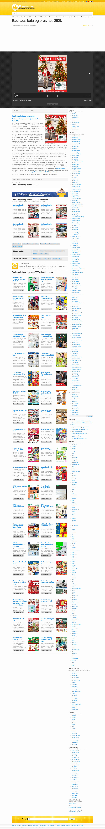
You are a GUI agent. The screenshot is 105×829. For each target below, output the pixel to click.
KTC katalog (75, 234)
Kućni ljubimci (75, 16)
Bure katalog (75, 152)
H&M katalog (75, 200)
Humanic (74, 513)
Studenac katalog (76, 344)
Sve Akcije (74, 797)
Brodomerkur (75, 462)
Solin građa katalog (76, 346)
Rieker (73, 610)
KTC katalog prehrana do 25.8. (19, 506)
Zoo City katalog (75, 380)
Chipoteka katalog (76, 162)
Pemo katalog (75, 301)
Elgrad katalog (75, 180)
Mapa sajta (29, 825)
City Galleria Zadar (76, 680)
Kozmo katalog (75, 232)
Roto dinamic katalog (77, 333)
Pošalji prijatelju (42, 825)
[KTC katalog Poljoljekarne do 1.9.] (46, 517)
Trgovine (75, 1)
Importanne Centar (76, 688)
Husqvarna (74, 399)
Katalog (52, 825)
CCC (73, 473)
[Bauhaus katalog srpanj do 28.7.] (46, 217)
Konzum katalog (75, 231)
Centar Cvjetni (75, 675)
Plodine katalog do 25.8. (47, 562)
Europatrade (74, 496)
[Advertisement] (52, 38)
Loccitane (74, 541)
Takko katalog (75, 353)
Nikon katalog (75, 403)
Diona (73, 489)
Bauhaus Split (35, 243)
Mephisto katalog (76, 267)
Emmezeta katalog (76, 184)
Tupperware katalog (76, 369)
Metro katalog (75, 265)
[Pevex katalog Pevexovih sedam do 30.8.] (18, 289)
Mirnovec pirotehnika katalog (78, 268)
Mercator (74, 565)
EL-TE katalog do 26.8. (18, 354)
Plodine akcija (75, 788)
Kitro (73, 523)
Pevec (73, 590)
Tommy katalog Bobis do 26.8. (46, 411)
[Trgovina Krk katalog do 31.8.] (18, 460)
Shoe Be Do (74, 633)
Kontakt (24, 825)
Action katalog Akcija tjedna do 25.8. (46, 393)
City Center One (75, 677)
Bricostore (74, 459)
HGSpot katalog (75, 209)
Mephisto (74, 572)
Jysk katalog (75, 222)
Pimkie (73, 594)
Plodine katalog (75, 313)
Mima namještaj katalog (77, 272)
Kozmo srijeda (75, 777)
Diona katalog (75, 175)
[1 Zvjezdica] (84, 25)
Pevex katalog (75, 306)
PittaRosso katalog (76, 308)
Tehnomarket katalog (77, 357)
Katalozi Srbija (90, 1)
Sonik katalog (75, 349)
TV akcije (81, 1)
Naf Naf (73, 576)
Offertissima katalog (76, 290)
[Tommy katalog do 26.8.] (18, 441)
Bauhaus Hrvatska (57, 258)
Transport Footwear (76, 624)
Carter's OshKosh (76, 471)
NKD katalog (75, 286)
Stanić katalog (75, 342)
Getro (73, 505)
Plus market (74, 599)
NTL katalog (74, 288)
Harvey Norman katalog (77, 204)
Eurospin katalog (76, 186)
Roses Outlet (75, 698)
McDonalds (74, 558)
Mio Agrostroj (75, 568)
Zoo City (74, 660)
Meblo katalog (75, 261)
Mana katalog (75, 252)
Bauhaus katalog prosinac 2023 (37, 20)
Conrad (73, 480)
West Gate (74, 706)
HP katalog (74, 401)
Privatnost (19, 825)
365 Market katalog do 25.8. (19, 392)
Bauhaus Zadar (26, 243)
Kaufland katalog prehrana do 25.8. (46, 600)
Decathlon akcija (75, 757)
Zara (73, 656)
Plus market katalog (76, 315)
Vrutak (73, 655)
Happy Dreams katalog (77, 206)
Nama (73, 574)
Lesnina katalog (75, 238)
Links (73, 536)
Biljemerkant (75, 457)
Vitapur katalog (75, 375)
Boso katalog (75, 148)
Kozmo (73, 543)
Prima (73, 601)
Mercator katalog (76, 263)
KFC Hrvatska (75, 525)
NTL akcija (74, 768)
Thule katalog (75, 410)
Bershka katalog (75, 146)
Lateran (73, 531)
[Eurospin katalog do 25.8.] (18, 574)
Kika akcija (74, 772)
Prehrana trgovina (76, 603)
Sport (73, 726)
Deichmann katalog (76, 171)
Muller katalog (75, 274)
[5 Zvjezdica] (89, 25)
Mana (73, 552)
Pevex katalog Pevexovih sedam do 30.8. (19, 279)
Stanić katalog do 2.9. (19, 619)
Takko (73, 613)
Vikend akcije (55, 1)
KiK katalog (74, 225)
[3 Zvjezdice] (86, 25)
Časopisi (74, 128)
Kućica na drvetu (76, 550)
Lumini (73, 693)
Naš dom (74, 577)
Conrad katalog (75, 166)
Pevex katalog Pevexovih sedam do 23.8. (47, 544)
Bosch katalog (75, 394)
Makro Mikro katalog (76, 254)
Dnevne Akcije (75, 740)
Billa (73, 453)
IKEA (73, 516)
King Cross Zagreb (76, 691)
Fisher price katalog (76, 189)
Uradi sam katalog (76, 371)
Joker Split (74, 689)
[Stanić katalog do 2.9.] (18, 630)
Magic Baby (74, 554)
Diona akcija (74, 756)
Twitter (81, 825)
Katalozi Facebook (65, 825)
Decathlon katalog (76, 170)
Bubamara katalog (76, 150)
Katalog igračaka (76, 735)
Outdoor (51, 16)
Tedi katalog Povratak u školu (46, 297)
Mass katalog (75, 258)
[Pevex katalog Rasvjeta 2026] (46, 498)
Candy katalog (75, 396)
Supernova (74, 700)
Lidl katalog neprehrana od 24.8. (47, 354)
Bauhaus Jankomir (17, 246)
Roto (73, 612)
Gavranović (74, 504)
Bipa (73, 455)
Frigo (73, 500)
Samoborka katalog (76, 337)
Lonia (73, 545)
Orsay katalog (75, 295)
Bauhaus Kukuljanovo (54, 243)
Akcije (48, 1)
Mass (73, 556)
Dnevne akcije (75, 115)
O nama (14, 825)
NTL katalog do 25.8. (20, 467)
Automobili (74, 744)
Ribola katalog (75, 328)
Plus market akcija (76, 790)
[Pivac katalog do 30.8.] (46, 327)
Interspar (74, 518)
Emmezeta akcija (76, 761)
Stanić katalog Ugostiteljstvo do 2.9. (46, 374)
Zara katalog (75, 378)
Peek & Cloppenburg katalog (78, 303)
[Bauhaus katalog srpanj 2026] (18, 236)
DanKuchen (74, 482)
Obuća (37, 16)
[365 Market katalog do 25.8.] (18, 403)
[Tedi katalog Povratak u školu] (46, 308)
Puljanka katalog (75, 322)
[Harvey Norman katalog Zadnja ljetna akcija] (18, 536)
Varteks (73, 646)
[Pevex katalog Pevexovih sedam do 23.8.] (46, 555)
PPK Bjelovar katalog (77, 324)
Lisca (73, 538)
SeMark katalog (75, 339)
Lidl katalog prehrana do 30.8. (19, 373)
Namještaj (23, 16)
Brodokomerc (75, 460)
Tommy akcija (75, 793)
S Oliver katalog (75, 348)
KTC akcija (74, 779)
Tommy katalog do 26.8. (19, 430)
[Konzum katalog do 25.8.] (46, 630)
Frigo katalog (75, 195)
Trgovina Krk (75, 628)
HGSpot (73, 511)
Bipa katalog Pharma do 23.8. (46, 449)
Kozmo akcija (75, 775)
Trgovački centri (75, 126)
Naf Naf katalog (75, 281)
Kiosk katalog (75, 227)
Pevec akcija (75, 786)
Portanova (74, 697)
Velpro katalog (75, 414)
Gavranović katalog (76, 198)
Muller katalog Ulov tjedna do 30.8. (19, 316)
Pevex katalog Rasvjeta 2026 (45, 487)
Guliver (73, 507)
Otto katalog (74, 297)
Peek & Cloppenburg (76, 588)
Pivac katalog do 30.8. (46, 316)
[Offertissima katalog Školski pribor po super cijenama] (46, 289)
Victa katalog (75, 373)
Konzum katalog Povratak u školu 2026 (46, 639)
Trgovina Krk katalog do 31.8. (18, 449)
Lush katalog (75, 245)
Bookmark (35, 825)
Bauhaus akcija (43, 251)
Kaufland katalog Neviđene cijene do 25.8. (19, 582)
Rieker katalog (75, 330)
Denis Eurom (75, 487)
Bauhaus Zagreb (37, 258)
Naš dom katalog (76, 283)
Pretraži (25, 819)
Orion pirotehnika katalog (77, 294)
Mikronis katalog (75, 270)
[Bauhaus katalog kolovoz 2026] (18, 217)
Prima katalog (75, 317)
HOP (73, 514)
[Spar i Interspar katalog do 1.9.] (18, 649)
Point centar (74, 695)
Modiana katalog (75, 276)
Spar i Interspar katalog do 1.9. (18, 638)
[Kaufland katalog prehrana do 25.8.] (46, 611)
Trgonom (74, 626)
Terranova (74, 617)
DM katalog (74, 177)
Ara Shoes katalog (76, 135)
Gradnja (55, 172)
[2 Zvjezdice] (85, 25)
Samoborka (74, 631)
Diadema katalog (76, 173)
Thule (73, 665)
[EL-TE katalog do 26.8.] (18, 365)
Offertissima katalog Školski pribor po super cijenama (47, 279)
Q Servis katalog (76, 335)
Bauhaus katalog (52, 104)
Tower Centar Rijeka (76, 704)
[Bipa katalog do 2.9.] (46, 441)
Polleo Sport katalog (76, 326)
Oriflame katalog (75, 292)
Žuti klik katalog (75, 382)
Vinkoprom (74, 653)
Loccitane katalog (76, 247)
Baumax (74, 448)
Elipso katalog (75, 182)
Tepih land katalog (76, 358)
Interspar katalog (76, 218)
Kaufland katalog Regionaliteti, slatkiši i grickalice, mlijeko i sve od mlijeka (19, 602)
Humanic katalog (76, 211)
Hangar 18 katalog (76, 202)
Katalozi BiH (92, 1)
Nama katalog (75, 279)
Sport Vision (74, 642)
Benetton (74, 450)
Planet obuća (75, 595)
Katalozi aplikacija (72, 803)
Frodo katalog (75, 193)
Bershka (74, 452)
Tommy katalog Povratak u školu (46, 335)
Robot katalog (75, 331)
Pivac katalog (75, 310)
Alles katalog (75, 387)
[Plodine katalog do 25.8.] (46, 574)
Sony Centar (75, 637)
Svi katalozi (74, 391)
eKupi (73, 493)
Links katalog (75, 241)
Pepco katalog (75, 304)
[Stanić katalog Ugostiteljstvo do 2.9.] (46, 384)
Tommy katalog (75, 364)
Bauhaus (35, 251)
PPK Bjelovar (75, 606)
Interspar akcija (75, 765)
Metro (73, 563)
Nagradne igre (75, 129)
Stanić (73, 635)
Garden (73, 502)
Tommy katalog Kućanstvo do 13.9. (19, 335)
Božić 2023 (61, 251)
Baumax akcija (75, 750)
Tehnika (58, 16)
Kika (73, 522)
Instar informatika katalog (78, 216)
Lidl (72, 534)
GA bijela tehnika (76, 197)
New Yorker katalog (76, 285)
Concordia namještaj (76, 478)
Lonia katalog (75, 249)
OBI (73, 629)
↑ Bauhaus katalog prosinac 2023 (86, 827)
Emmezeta (74, 495)
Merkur (73, 567)
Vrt (35, 172)
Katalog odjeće (75, 737)
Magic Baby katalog (76, 250)
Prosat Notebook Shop (77, 321)
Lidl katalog (74, 240)
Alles (73, 662)
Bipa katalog (75, 144)
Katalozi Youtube (75, 825)
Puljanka (74, 604)
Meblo (73, 561)
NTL (73, 583)
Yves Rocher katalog (76, 385)
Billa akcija (74, 754)
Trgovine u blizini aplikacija (74, 811)
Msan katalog (75, 407)
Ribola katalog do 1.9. (46, 468)
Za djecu (65, 16)
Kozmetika (84, 16)
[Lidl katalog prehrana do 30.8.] (18, 384)
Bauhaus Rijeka (47, 258)
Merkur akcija (75, 784)
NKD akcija (74, 766)
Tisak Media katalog (76, 360)
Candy (73, 664)
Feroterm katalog (76, 191)
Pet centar (74, 585)
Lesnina (73, 532)
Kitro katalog (75, 229)
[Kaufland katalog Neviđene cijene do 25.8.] (18, 593)
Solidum (73, 702)
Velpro (73, 647)
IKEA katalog (75, 215)
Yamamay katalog (76, 384)
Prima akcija (75, 791)
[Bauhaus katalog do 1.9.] (18, 422)
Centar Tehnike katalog (77, 161)
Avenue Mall (75, 673)
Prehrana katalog (76, 319)
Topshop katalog (75, 366)
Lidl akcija (74, 782)
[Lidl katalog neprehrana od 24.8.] (46, 365)
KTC (73, 527)
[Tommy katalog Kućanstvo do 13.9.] (18, 346)
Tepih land (74, 615)
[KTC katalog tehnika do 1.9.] (18, 498)
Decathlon (74, 484)
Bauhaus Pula (43, 243)
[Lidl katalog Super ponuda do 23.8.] (46, 536)
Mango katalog (75, 256)
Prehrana (15, 16)
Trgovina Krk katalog (76, 367)
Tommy (73, 621)
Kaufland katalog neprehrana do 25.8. (47, 581)
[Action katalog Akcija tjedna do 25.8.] (46, 403)
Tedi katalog (74, 355)
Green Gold (74, 686)
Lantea (73, 529)
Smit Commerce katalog (77, 340)
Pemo (73, 586)
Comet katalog (75, 164)
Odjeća (31, 16)
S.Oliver (73, 638)
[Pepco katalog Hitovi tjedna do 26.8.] (18, 308)
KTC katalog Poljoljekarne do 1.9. (47, 506)
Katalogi (88, 1)
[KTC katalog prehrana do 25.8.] (18, 517)
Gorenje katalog (75, 398)
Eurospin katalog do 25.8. (19, 562)
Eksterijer (44, 16)
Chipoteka (74, 475)
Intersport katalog (76, 220)
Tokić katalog (75, 362)
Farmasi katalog (75, 188)
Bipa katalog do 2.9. (47, 429)
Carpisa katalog (75, 155)
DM (72, 491)
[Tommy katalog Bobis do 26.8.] (46, 422)
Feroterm (74, 498)
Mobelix (73, 570)
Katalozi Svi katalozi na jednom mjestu (23, 7)
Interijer (49, 172)
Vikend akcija (75, 742)
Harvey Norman (75, 509)
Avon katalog (75, 137)
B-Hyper (73, 468)
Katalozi (43, 1)
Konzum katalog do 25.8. (47, 619)
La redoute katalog (76, 236)
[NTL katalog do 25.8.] (18, 479)
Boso (73, 466)
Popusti (63, 1)
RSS (48, 825)
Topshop (74, 622)
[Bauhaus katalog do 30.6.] (46, 236)
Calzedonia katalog (76, 153)
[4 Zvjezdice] (88, 25)
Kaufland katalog (76, 223)
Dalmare (74, 682)
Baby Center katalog (76, 139)
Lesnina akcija (75, 781)
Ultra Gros (74, 644)
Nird (73, 579)
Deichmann (74, 486)
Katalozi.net (25, 263)
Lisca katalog (75, 243)
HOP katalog (75, 213)
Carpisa (73, 469)
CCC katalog (75, 157)
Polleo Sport (74, 608)
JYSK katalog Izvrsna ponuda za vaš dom (19, 544)
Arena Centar (75, 672)
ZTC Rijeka (74, 707)
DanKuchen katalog (76, 168)
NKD (73, 581)
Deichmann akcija (76, 759)
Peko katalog (75, 299)
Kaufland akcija (75, 770)
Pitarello (73, 592)
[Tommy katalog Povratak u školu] (46, 346)
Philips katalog (75, 408)
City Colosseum (75, 679)
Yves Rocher (75, 658)
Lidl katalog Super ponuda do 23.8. (47, 525)
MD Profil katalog (76, 259)
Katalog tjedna (75, 389)
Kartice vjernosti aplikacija (74, 807)
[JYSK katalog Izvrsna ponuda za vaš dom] (18, 555)
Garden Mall (74, 684)
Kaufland (74, 520)
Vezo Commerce (75, 649)
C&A (73, 477)
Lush (73, 540)
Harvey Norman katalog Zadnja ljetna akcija (18, 525)
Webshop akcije (75, 122)
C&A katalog (75, 159)
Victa (73, 651)
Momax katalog (75, 277)
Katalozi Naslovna (15, 13)
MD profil (74, 559)
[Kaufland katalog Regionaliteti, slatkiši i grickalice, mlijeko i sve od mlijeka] (18, 611)
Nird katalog (74, 405)
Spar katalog (75, 351)
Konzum (74, 547)
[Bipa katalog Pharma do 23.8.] (46, 460)
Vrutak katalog (75, 376)
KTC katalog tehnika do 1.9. (19, 487)
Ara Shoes (74, 444)
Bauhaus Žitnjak (17, 243)
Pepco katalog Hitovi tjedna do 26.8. (18, 298)
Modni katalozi (75, 739)
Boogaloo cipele (75, 464)
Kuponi (69, 1)
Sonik (73, 640)
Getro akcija (74, 763)
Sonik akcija (74, 795)
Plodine (73, 597)
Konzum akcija (75, 773)
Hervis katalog (75, 207)
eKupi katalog (75, 179)
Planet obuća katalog (77, 312)
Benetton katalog (76, 143)
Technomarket (75, 619)
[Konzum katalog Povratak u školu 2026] (46, 649)
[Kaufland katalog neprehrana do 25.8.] (46, 593)
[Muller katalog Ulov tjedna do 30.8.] (18, 327)
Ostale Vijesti (75, 709)
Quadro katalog (75, 412)
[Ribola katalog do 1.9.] (46, 479)
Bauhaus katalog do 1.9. (19, 411)
